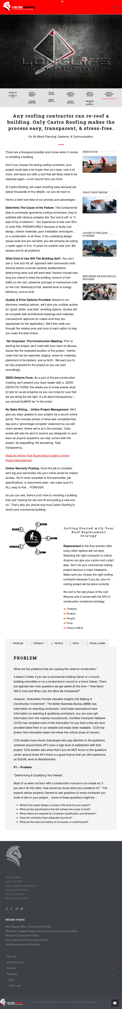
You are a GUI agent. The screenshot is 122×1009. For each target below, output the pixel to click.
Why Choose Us (15, 962)
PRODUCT (39, 643)
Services (11, 968)
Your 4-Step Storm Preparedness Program (27, 939)
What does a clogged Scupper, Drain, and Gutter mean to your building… (42, 931)
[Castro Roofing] (12, 1002)
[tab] (16, 643)
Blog (11, 979)
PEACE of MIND (97, 643)
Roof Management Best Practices (22, 944)
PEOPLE (58, 643)
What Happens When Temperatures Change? (29, 926)
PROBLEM (18, 643)
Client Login (15, 985)
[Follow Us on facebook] (7, 909)
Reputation (12, 973)
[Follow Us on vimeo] (21, 909)
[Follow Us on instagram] (16, 909)
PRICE (76, 643)
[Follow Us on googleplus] (11, 909)
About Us (11, 956)
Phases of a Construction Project (22, 935)
